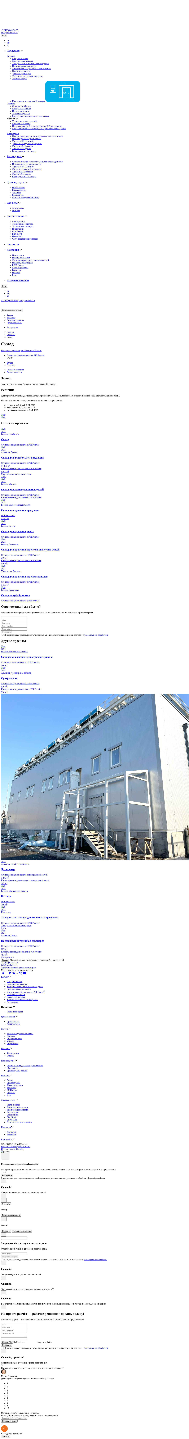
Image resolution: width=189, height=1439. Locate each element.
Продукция (14, 50)
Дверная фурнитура (21, 73)
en (8, 40)
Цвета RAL (17, 236)
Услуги (4, 1029)
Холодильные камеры (22, 61)
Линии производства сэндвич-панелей (30, 260)
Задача (10, 315)
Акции (10, 1080)
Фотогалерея (18, 208)
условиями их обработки (96, 635)
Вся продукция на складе (24, 151)
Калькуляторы (19, 190)
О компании (18, 255)
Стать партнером (20, 267)
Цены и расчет (8, 1017)
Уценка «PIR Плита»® (22, 141)
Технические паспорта (22, 226)
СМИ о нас (12, 1090)
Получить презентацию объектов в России (21, 350)
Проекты (12, 202)
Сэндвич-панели (20, 58)
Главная (10, 332)
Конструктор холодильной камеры (28, 101)
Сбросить (6, 1204)
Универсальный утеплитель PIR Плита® (31, 68)
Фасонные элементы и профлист (27, 76)
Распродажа (13, 133)
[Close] (5, 1156)
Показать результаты (11, 1215)
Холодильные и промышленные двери (30, 63)
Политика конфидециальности (15, 1146)
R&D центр (12, 1068)
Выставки (11, 1087)
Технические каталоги (22, 224)
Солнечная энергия (21, 123)
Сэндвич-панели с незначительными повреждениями (37, 136)
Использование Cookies (12, 1149)
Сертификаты (18, 221)
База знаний (18, 231)
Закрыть (5, 1436)
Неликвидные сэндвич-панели (26, 138)
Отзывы (16, 210)
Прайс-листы (18, 187)
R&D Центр (18, 265)
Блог (14, 275)
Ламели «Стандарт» (21, 148)
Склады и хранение (21, 108)
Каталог (11, 56)
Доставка (16, 192)
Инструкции (18, 229)
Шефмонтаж (18, 195)
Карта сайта (7, 1139)
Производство (8, 1061)
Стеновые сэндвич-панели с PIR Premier (26, 355)
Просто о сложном (21, 257)
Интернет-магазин (18, 280)
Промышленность (20, 111)
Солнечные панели (21, 71)
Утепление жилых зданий (24, 121)
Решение (11, 317)
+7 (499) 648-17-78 (9, 963)
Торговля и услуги (21, 113)
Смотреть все (7, 957)
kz (8, 45)
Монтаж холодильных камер (25, 197)
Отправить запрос (9, 1257)
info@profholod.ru (9, 32)
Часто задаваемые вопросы (25, 239)
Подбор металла (14, 1038)
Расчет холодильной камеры (20, 1033)
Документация (16, 216)
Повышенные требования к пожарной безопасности (37, 126)
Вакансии (16, 270)
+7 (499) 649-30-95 (9, 30)
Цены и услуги (16, 182)
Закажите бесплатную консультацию (18, 967)
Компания (13, 249)
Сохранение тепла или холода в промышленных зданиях (39, 128)
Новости (16, 272)
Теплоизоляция (19, 78)
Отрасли (11, 103)
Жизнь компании (15, 1085)
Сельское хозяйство (21, 106)
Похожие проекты (15, 320)
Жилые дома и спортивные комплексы (30, 116)
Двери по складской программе (27, 143)
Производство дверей (22, 262)
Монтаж (10, 1041)
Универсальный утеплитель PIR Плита (26, 992)
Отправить (6, 632)
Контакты (13, 244)
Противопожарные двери (24, 66)
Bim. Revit (17, 234)
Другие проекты (14, 322)
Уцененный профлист (22, 146)
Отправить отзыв (9, 1421)
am (8, 43)
